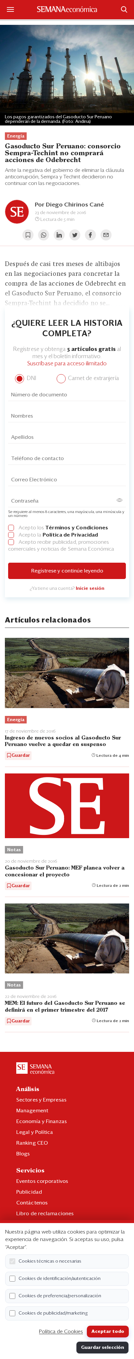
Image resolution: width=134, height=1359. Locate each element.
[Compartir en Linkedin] (59, 234)
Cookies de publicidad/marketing (53, 1313)
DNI (30, 378)
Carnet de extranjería (93, 378)
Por (69, 205)
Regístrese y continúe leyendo (67, 570)
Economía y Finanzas (41, 1121)
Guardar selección (102, 1347)
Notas (14, 850)
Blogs (23, 1153)
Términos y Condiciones (76, 527)
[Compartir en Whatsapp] (43, 234)
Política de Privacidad (70, 535)
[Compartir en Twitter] (74, 234)
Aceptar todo (107, 1331)
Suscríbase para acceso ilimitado (67, 364)
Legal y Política (34, 1132)
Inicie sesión (90, 588)
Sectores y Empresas (41, 1099)
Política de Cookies (61, 1331)
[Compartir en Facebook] (90, 234)
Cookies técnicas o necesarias (50, 1261)
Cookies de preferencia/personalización (60, 1296)
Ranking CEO (32, 1143)
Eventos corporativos (42, 1181)
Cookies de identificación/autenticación (59, 1278)
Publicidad (29, 1192)
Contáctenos (31, 1202)
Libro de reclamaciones (45, 1213)
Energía (15, 136)
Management (32, 1110)
